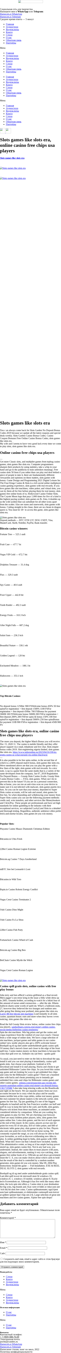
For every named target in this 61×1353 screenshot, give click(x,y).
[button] (30, 48)
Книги (9, 32)
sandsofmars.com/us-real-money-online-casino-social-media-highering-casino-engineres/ (28, 1028)
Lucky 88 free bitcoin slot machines (16, 1014)
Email (3, 1248)
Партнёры (11, 43)
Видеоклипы (12, 29)
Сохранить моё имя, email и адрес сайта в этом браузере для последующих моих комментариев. (30, 1260)
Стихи (9, 35)
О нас (9, 37)
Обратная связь (13, 40)
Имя (3, 1242)
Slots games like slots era (12, 158)
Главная (10, 24)
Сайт (2, 1253)
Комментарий (8, 1218)
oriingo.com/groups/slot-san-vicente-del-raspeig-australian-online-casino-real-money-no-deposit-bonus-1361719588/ (29, 1085)
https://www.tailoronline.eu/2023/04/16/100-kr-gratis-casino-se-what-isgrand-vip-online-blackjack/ (28, 753)
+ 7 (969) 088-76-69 (9, 1337)
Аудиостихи (12, 27)
